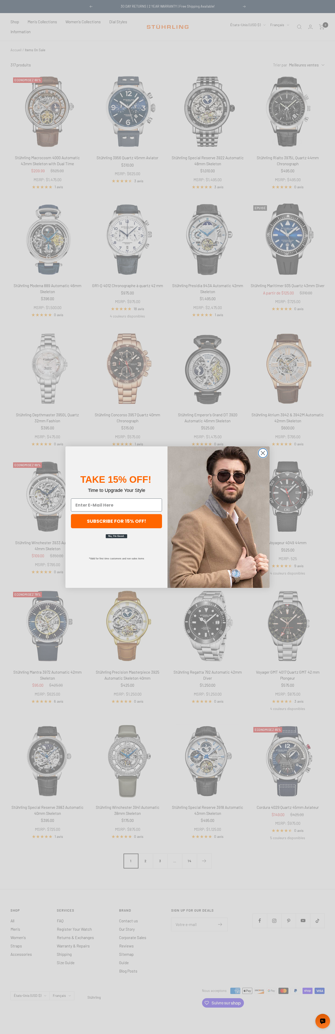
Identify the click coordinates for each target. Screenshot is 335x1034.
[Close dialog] (262, 453)
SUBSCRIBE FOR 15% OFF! (116, 521)
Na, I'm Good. (116, 536)
